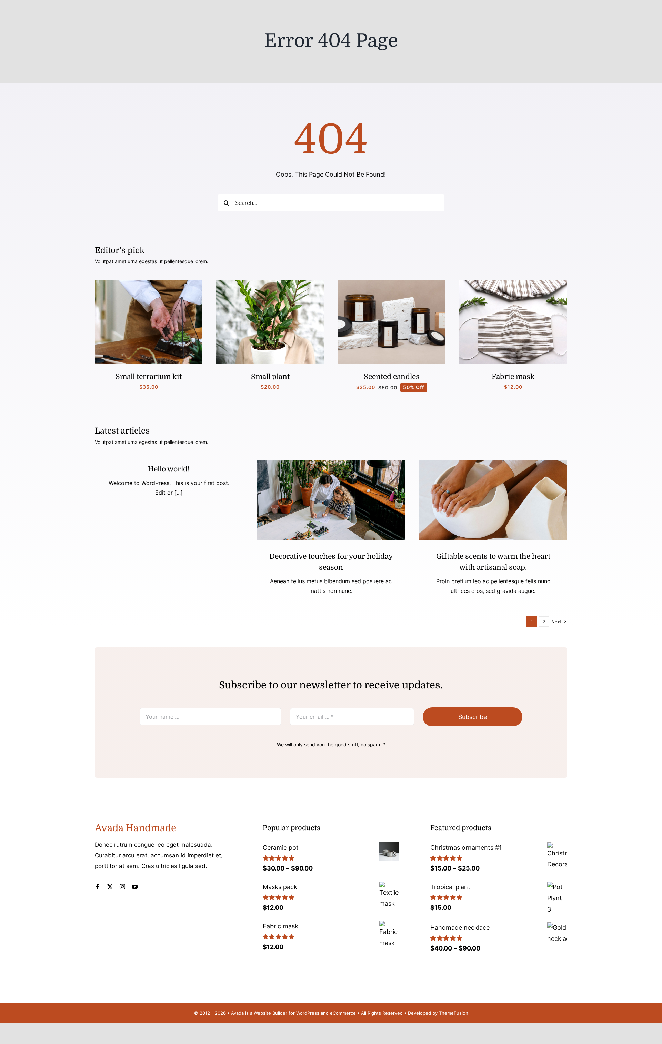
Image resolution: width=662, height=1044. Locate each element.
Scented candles (392, 376)
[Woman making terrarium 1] (149, 282)
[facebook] (97, 886)
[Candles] (392, 282)
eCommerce (343, 1013)
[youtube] (135, 886)
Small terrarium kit (149, 376)
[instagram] (122, 886)
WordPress (307, 1013)
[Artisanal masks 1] (513, 282)
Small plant (270, 376)
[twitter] (110, 886)
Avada (237, 1013)
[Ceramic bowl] (493, 463)
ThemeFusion (453, 1013)
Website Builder (270, 1013)
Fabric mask (513, 376)
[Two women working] (331, 463)
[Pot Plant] (270, 282)
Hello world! (169, 469)
